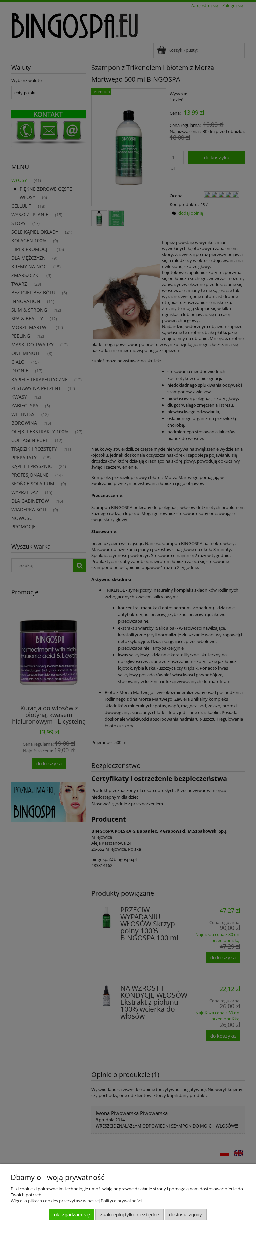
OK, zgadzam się (72, 1214)
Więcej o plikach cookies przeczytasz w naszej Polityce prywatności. (77, 1201)
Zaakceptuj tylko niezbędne (129, 1214)
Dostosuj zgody (185, 1214)
